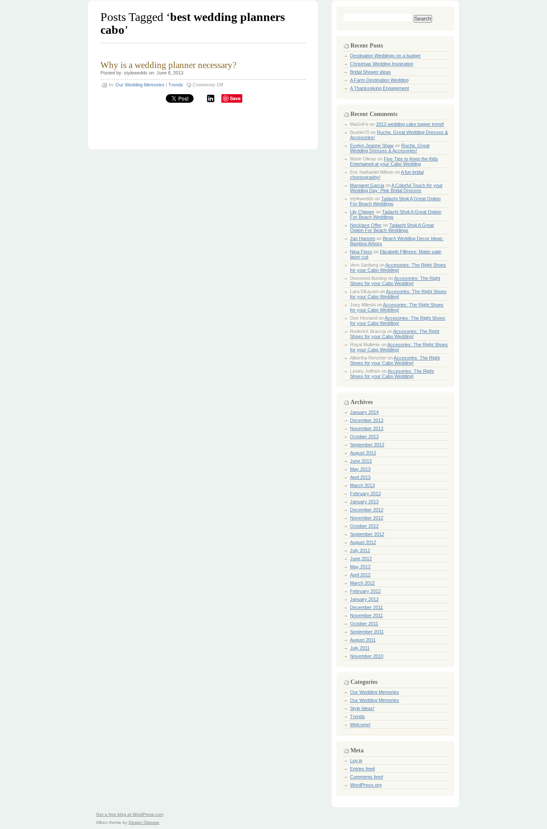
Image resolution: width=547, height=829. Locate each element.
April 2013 (360, 477)
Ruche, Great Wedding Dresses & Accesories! (389, 148)
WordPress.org (366, 784)
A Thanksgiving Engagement (379, 88)
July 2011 (360, 648)
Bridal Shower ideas (370, 71)
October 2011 (364, 623)
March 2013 (362, 485)
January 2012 (364, 599)
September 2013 (367, 444)
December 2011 (366, 607)
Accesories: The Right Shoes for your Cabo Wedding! (398, 267)
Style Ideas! (362, 708)
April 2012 (360, 574)
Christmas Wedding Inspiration (381, 63)
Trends (175, 84)
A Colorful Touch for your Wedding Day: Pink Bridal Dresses (396, 188)
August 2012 (363, 542)
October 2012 (364, 526)
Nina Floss (361, 251)
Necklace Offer (366, 225)
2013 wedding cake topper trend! (410, 124)
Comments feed (366, 776)
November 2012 (366, 517)
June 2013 (361, 461)
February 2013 (365, 493)
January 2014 (364, 412)
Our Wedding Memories (140, 84)
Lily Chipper (362, 211)
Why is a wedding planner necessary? (168, 65)
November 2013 (366, 428)
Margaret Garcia (367, 185)
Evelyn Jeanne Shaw (372, 145)
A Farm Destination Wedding (379, 80)
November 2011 (366, 615)
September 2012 (367, 534)
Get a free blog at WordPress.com (129, 814)
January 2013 (364, 501)
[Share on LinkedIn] (210, 101)
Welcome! (360, 724)
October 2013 (364, 436)
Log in (356, 760)
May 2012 (360, 566)
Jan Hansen (362, 238)
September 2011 (367, 631)
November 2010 (366, 656)
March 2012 (362, 582)
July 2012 (360, 550)
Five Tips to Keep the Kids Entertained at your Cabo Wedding (394, 161)
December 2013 (366, 420)
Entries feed (362, 768)
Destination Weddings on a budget (385, 55)
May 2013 (360, 469)
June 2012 (361, 558)
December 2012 (366, 509)
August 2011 (363, 639)
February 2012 (365, 591)
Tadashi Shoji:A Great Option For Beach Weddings (392, 228)
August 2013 (363, 452)
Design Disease (144, 822)
